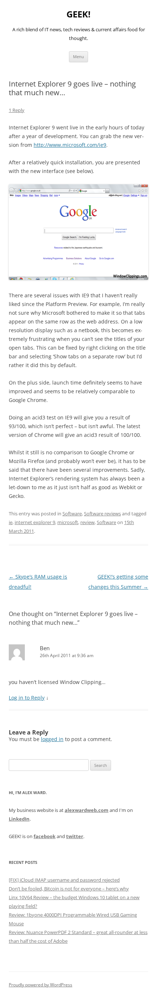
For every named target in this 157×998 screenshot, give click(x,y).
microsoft (67, 522)
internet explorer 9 (35, 522)
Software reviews (102, 513)
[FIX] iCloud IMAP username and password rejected (64, 880)
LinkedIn (19, 819)
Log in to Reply (27, 697)
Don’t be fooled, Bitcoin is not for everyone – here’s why (69, 888)
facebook (44, 836)
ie (10, 522)
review (87, 522)
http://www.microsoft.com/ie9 (70, 144)
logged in (52, 739)
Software (72, 513)
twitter (74, 836)
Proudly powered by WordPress (40, 985)
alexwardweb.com (86, 810)
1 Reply (16, 110)
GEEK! (78, 14)
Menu (78, 56)
